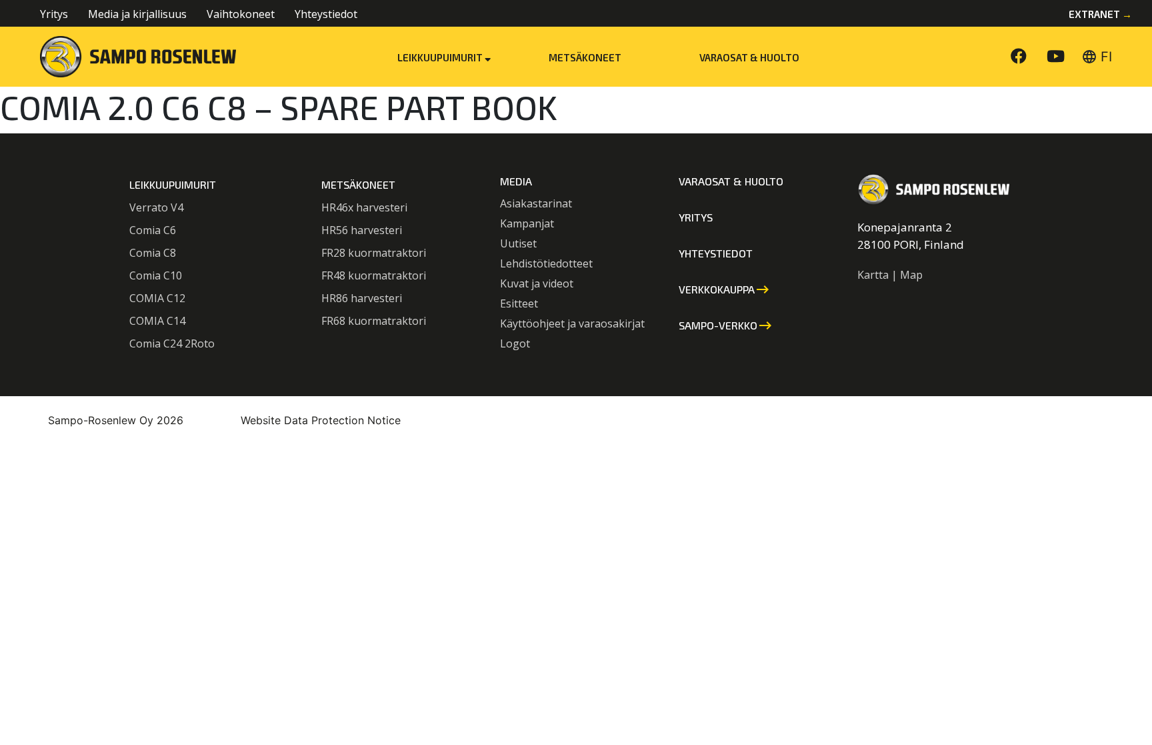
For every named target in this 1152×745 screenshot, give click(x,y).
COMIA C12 (157, 298)
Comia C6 (152, 230)
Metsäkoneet (585, 57)
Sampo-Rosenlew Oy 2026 (115, 420)
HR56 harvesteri (361, 230)
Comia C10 (155, 275)
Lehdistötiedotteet (546, 263)
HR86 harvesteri (361, 298)
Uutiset (518, 243)
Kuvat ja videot (536, 283)
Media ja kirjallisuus (137, 14)
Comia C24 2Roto (172, 343)
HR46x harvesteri (364, 207)
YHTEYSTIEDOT (716, 253)
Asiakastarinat (536, 203)
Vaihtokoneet (241, 14)
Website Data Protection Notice (321, 420)
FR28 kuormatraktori (373, 252)
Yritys (54, 14)
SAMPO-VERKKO (726, 325)
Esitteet (519, 303)
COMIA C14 (157, 320)
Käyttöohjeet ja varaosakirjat (572, 323)
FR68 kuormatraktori (373, 320)
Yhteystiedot (326, 14)
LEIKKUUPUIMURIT (172, 184)
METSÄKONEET (358, 184)
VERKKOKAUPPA (725, 289)
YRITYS (696, 217)
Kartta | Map (890, 274)
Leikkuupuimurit (441, 57)
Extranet (1100, 14)
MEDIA (516, 181)
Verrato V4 (156, 207)
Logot (515, 343)
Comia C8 (152, 252)
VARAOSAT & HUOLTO (749, 57)
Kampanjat (527, 223)
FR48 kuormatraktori (373, 275)
